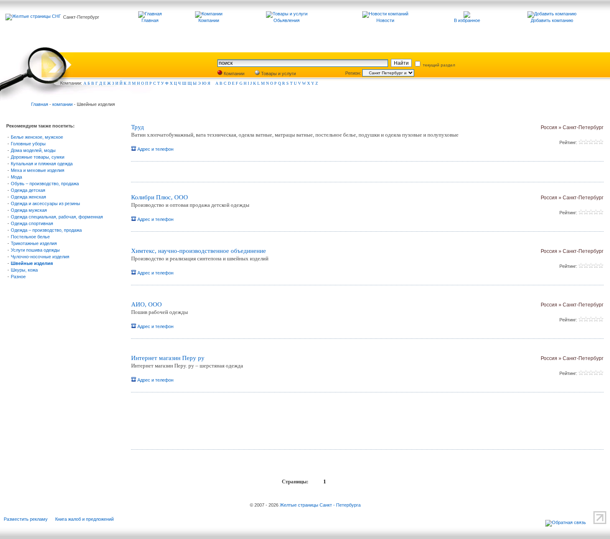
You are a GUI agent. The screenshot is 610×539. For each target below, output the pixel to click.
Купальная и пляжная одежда (42, 163)
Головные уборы (28, 143)
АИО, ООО (146, 304)
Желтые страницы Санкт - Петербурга (320, 504)
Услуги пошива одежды (35, 249)
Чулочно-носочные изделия (40, 256)
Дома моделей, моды (33, 150)
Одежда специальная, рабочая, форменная (57, 216)
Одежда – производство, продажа (46, 230)
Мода (16, 176)
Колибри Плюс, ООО (159, 197)
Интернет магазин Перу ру (168, 358)
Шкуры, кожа (24, 269)
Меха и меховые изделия (37, 170)
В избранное (467, 20)
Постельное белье (30, 236)
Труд (137, 127)
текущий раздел (438, 65)
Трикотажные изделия (34, 243)
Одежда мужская (29, 210)
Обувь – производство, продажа (45, 183)
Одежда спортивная (32, 223)
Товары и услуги (278, 73)
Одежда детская (28, 190)
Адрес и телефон (154, 149)
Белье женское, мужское (37, 137)
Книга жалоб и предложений (84, 519)
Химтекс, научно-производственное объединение (198, 250)
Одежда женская (28, 196)
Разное (18, 276)
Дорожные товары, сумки (37, 156)
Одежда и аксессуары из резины (45, 203)
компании (62, 104)
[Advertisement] (229, 424)
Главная (39, 104)
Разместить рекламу (26, 519)
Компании (233, 73)
